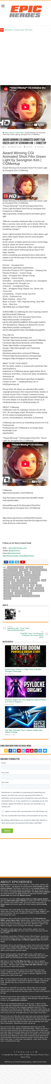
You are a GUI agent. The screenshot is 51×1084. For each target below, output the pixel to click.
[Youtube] (32, 751)
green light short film (13, 585)
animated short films (34, 567)
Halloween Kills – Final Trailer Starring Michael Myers (18, 628)
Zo (5, 147)
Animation (23, 570)
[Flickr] (27, 751)
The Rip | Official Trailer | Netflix (15, 30)
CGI (17, 577)
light (39, 585)
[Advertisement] (25, 58)
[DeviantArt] (36, 751)
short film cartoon (12, 596)
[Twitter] (14, 751)
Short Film (9, 593)
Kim (32, 585)
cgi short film (23, 580)
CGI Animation (9, 580)
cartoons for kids (33, 575)
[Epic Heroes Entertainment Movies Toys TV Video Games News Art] (25, 11)
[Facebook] (10, 751)
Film (43, 580)
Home (6, 133)
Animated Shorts (11, 570)
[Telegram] (45, 751)
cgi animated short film (30, 577)
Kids (26, 585)
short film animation (23, 593)
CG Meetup (8, 577)
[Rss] (6, 751)
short (7, 590)
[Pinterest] (19, 751)
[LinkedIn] (23, 751)
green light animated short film (25, 583)
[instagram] (40, 751)
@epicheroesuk (13, 553)
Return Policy (25, 1057)
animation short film (38, 570)
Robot (23, 588)
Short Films (20, 133)
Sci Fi (31, 588)
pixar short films (11, 588)
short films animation (31, 596)
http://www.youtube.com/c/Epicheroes (18, 556)
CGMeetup (35, 580)
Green (7, 583)
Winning (7, 598)
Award (27, 572)
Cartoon (36, 572)
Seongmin (39, 588)
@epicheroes (14, 551)
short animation (37, 590)
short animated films (20, 590)
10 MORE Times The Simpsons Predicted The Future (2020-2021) (32, 634)
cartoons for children (13, 575)
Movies (12, 133)
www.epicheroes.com (18, 548)
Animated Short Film (15, 567)
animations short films (13, 572)
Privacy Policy (43, 1055)
